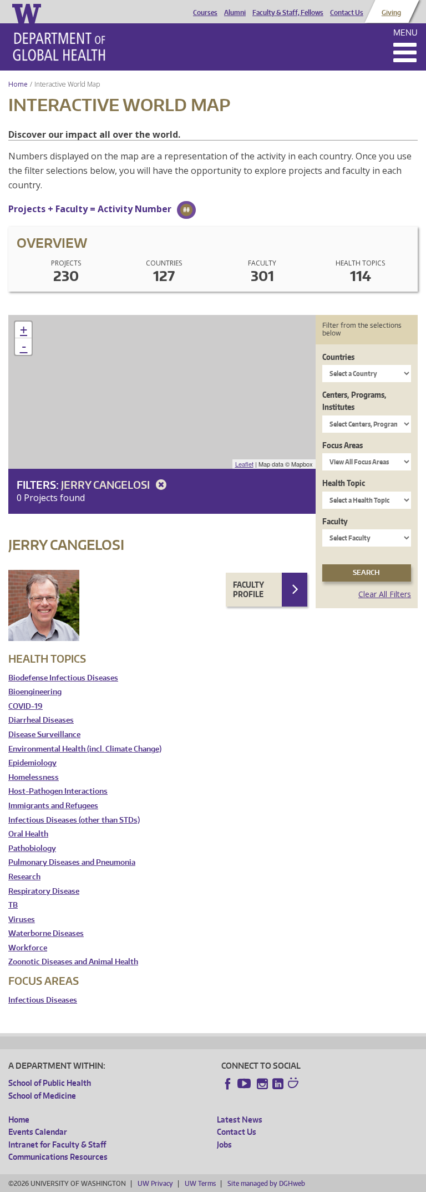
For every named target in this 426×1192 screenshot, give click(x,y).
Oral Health (28, 834)
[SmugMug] (294, 1084)
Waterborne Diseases (46, 933)
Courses (205, 12)
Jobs (224, 1144)
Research (24, 877)
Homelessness (33, 777)
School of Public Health (49, 1083)
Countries (338, 357)
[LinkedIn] (278, 1083)
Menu (405, 32)
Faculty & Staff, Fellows (287, 12)
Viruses (21, 919)
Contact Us (346, 12)
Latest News (239, 1119)
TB (13, 905)
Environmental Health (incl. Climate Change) (84, 749)
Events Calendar (37, 1131)
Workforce (27, 948)
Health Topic (343, 483)
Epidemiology (32, 763)
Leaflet (244, 463)
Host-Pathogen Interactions (58, 791)
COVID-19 (25, 706)
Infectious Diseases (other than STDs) (74, 820)
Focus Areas (342, 445)
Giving (391, 12)
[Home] (59, 46)
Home (18, 84)
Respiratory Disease (43, 891)
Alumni (235, 12)
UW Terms (200, 1183)
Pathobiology (32, 848)
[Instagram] (262, 1083)
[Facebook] (228, 1083)
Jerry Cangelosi (106, 484)
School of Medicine (42, 1095)
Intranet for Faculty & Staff (57, 1144)
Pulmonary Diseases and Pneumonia (71, 862)
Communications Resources (58, 1156)
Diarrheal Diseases (41, 720)
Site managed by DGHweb (266, 1183)
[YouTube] (245, 1083)
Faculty (335, 521)
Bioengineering (35, 692)
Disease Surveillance (44, 734)
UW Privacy (155, 1183)
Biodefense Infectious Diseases (63, 678)
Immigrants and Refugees (53, 806)
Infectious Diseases (42, 1000)
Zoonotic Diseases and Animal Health (73, 962)
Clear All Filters (384, 594)
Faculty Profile (248, 589)
